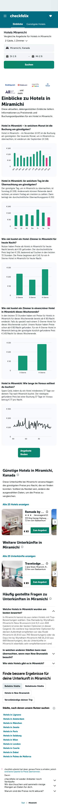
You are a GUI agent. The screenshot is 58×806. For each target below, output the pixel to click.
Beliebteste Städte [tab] (34, 686)
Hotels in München (12, 723)
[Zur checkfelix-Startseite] (19, 15)
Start (23, 803)
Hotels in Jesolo (11, 727)
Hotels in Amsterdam (13, 719)
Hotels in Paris (10, 731)
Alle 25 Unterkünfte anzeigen (19, 556)
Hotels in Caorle (11, 748)
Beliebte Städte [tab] (12, 686)
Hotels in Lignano (12, 715)
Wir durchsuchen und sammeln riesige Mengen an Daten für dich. (24, 785)
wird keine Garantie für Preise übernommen (22, 772)
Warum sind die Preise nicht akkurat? (24, 791)
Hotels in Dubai (11, 752)
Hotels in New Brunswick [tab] (17, 693)
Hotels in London (12, 744)
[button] (5, 16)
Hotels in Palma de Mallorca (17, 756)
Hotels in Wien (10, 740)
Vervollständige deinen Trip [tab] (19, 700)
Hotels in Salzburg (12, 735)
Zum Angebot (40, 530)
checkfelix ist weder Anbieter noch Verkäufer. (23, 780)
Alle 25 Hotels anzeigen (16, 504)
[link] (29, 452)
